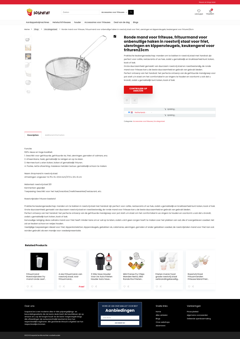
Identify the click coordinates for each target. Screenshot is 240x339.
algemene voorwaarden (197, 315)
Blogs (135, 22)
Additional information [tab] (54, 135)
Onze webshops (163, 322)
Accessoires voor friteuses (97, 22)
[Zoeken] (131, 12)
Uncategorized (50, 29)
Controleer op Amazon (138, 89)
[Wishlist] (198, 11)
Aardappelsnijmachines (37, 22)
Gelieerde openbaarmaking (199, 318)
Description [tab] (33, 135)
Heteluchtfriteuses (61, 22)
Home (27, 29)
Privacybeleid (192, 311)
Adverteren (161, 325)
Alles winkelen (162, 315)
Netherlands (140, 112)
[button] (115, 36)
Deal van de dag (122, 22)
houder (77, 22)
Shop (36, 29)
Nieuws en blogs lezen (207, 2)
